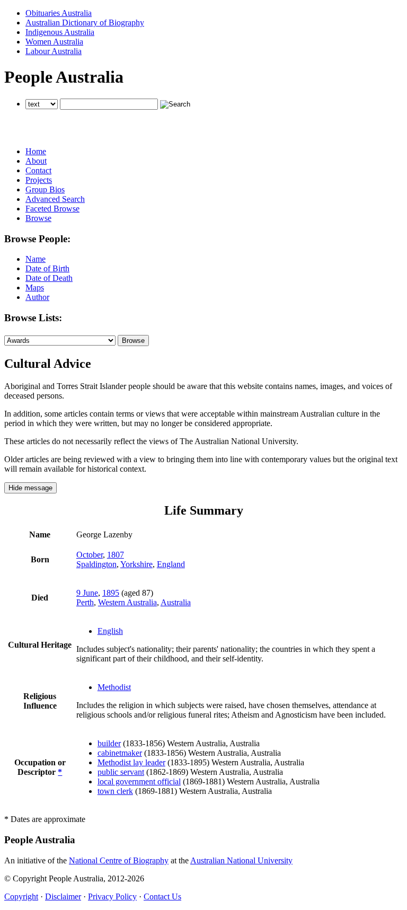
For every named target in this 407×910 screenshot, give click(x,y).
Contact (38, 170)
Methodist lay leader (131, 762)
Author (37, 297)
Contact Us (162, 896)
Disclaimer (63, 896)
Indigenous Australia (59, 32)
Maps (34, 287)
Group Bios (45, 189)
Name (35, 258)
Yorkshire (136, 564)
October (89, 554)
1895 (110, 592)
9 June (87, 592)
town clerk (115, 791)
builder (109, 743)
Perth (85, 602)
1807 (115, 554)
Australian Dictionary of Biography (84, 22)
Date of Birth (47, 268)
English (110, 630)
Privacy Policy (112, 896)
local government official (139, 781)
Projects (38, 179)
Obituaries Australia (58, 12)
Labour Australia (53, 51)
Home (35, 151)
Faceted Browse (52, 208)
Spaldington (96, 564)
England (171, 564)
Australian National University (241, 860)
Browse (38, 218)
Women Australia (54, 41)
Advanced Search (55, 199)
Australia (176, 602)
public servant (121, 771)
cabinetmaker (120, 752)
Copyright (21, 896)
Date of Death (49, 277)
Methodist (114, 687)
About (36, 160)
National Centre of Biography (119, 860)
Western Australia (127, 602)
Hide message (30, 488)
